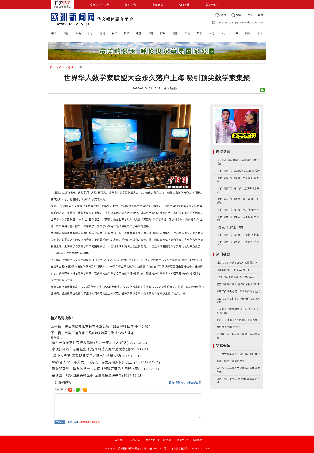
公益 (235, 33)
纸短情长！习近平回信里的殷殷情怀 (237, 262)
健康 (175, 33)
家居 (223, 33)
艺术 (199, 33)
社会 (78, 33)
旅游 (139, 33)
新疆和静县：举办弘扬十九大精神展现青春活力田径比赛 (95, 369)
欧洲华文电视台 (99, 4)
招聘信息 (166, 440)
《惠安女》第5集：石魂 (230, 227)
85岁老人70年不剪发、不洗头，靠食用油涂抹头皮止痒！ (95, 362)
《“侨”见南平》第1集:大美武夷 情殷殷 (238, 170)
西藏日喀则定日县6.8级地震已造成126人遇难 (99, 333)
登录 (260, 15)
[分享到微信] (262, 90)
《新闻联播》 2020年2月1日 (233, 270)
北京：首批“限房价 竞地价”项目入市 (237, 319)
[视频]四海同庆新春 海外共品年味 (236, 277)
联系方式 (135, 440)
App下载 (184, 4)
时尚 (102, 33)
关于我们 (119, 440)
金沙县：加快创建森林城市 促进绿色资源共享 (87, 375)
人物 (211, 33)
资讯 (61, 67)
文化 (187, 33)
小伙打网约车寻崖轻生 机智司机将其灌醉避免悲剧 (90, 349)
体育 (151, 33)
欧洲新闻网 (183, 440)
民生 (114, 33)
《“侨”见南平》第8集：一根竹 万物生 (238, 234)
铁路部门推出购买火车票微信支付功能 (238, 291)
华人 (260, 33)
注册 (250, 15)
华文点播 (157, 4)
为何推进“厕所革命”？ (229, 327)
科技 (126, 33)
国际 (66, 33)
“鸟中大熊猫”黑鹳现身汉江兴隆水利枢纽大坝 (86, 356)
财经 (163, 33)
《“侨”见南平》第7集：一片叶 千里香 (238, 209)
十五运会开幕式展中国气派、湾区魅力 (238, 354)
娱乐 (90, 33)
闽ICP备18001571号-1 (156, 448)
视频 (248, 33)
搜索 (239, 15)
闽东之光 (130, 4)
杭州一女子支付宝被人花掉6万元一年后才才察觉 (89, 343)
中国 (54, 33)
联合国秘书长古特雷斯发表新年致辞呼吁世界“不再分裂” (107, 326)
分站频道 (211, 4)
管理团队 (151, 440)
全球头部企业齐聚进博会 (231, 361)
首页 (52, 67)
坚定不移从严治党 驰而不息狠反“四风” (238, 284)
